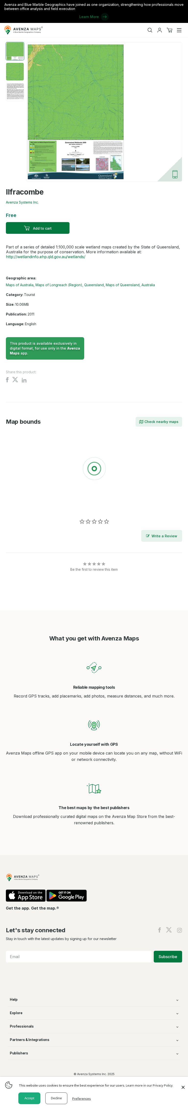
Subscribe (168, 956)
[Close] (183, 1085)
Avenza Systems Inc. (22, 202)
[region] (94, 470)
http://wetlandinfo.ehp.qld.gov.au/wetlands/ (45, 256)
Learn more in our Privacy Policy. (149, 1085)
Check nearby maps (161, 422)
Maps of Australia (20, 285)
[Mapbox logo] (18, 504)
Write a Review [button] (164, 536)
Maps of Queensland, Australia (130, 285)
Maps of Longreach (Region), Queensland (69, 285)
